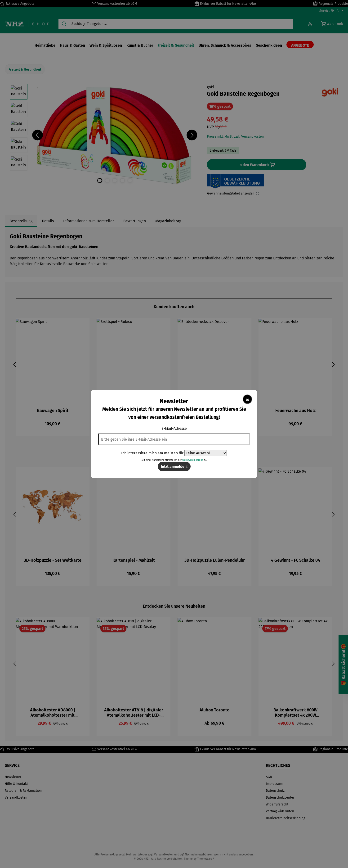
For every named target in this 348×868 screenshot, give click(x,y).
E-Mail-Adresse (174, 428)
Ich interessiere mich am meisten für (152, 453)
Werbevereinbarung (192, 460)
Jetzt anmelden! (174, 466)
